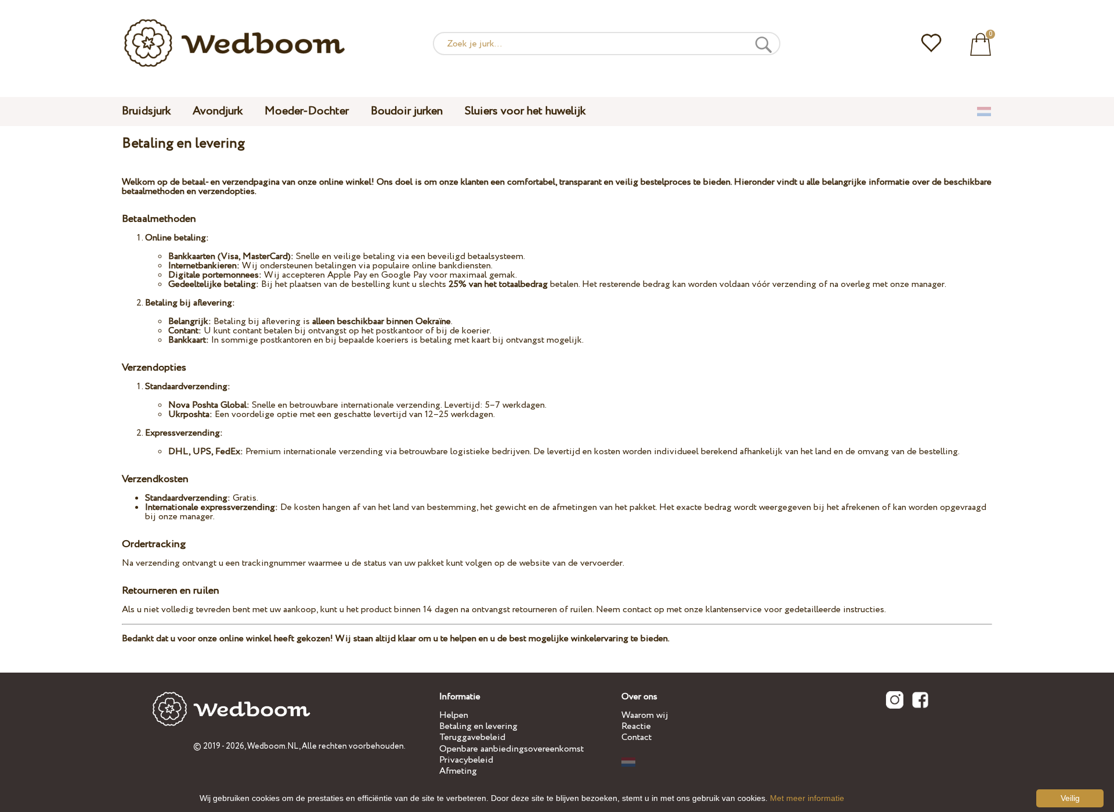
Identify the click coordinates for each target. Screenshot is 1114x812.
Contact (636, 737)
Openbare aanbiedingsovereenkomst (511, 749)
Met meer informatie (807, 798)
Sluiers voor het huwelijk (525, 111)
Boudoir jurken (407, 111)
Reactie (636, 726)
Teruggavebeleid (472, 737)
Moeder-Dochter (307, 111)
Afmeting (458, 771)
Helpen (453, 715)
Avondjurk (218, 111)
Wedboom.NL (273, 746)
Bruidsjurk (146, 111)
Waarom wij (644, 715)
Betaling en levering (478, 726)
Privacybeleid (466, 760)
